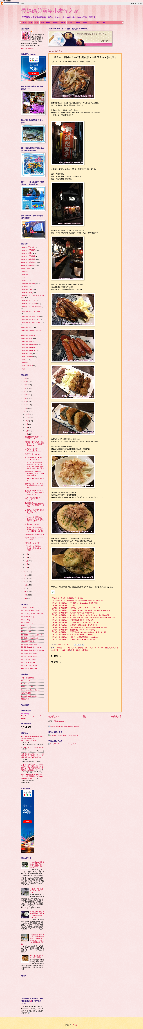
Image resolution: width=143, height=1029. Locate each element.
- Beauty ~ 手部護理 (28, 250)
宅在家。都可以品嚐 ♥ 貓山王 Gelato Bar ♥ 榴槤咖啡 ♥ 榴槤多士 (34, 444)
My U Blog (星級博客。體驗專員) (32, 613)
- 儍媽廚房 (25, 271)
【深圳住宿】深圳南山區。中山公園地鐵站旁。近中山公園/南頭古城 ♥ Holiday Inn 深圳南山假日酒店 (32, 939)
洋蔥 (116, 648)
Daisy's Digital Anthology (29, 696)
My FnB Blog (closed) (28, 659)
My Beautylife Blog (27, 617)
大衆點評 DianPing (27, 607)
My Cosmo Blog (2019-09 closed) (32, 650)
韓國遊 (63, 23)
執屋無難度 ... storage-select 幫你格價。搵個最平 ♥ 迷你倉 (34, 505)
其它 (91, 23)
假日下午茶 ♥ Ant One (32, 454)
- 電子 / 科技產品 (27, 366)
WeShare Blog (26, 626)
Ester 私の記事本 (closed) (29, 668)
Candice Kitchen (26, 684)
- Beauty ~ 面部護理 (28, 262)
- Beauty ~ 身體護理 (28, 259)
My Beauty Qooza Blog (29, 644)
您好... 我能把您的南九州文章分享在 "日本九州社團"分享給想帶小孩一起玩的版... (32, 776)
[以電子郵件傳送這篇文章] (75, 645)
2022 (25, 391)
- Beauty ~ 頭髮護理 (28, 265)
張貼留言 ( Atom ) (60, 721)
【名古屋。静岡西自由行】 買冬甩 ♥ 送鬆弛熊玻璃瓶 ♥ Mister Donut (74, 637)
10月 (27, 421)
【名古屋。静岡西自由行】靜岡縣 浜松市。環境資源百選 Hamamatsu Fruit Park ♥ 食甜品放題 (83, 617)
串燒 (106, 648)
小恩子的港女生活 (27, 678)
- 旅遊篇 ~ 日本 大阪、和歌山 (31, 311)
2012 (25, 581)
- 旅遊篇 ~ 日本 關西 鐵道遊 (31, 322)
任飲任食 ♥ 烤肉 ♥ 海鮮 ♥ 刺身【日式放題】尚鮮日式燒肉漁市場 (34, 492)
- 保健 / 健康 (25, 268)
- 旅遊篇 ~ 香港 (26, 353)
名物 (102, 648)
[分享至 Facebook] (83, 645)
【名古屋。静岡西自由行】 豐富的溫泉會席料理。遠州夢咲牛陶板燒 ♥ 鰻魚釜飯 (79, 627)
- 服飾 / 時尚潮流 (27, 357)
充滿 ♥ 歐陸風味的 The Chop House (33, 499)
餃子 (73, 650)
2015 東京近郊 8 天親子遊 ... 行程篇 (36, 957)
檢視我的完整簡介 (27, 48)
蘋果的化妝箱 (26, 693)
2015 (25, 571)
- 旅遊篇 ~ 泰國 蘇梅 (28, 335)
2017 (25, 408)
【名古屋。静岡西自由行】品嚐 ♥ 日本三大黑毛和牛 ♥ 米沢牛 (72, 634)
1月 (27, 567)
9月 (27, 424)
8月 (27, 427)
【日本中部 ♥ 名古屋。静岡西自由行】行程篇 (67, 598)
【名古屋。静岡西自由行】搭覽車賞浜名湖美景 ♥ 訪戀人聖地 (72, 620)
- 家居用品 (25, 280)
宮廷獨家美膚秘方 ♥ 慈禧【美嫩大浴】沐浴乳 (34, 458)
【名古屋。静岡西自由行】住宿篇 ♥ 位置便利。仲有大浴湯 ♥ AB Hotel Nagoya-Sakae (80, 610)
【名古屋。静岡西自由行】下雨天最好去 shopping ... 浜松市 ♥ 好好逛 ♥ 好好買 (78, 632)
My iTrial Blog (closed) (28, 662)
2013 (25, 578)
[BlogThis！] (78, 645)
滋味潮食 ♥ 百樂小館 (32, 543)
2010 (25, 588)
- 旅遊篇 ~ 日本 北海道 (29, 304)
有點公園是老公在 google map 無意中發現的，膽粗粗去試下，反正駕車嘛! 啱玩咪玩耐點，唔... (32, 755)
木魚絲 (91, 648)
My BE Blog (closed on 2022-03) (32, 635)
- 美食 (23, 359)
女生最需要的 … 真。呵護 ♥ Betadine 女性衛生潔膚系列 (34, 485)
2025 (25, 381)
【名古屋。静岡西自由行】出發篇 (63, 605)
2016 (25, 411)
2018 (25, 405)
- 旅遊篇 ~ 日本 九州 (28, 300)
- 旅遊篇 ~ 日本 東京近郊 (30, 319)
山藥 (86, 648)
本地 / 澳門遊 (45, 23)
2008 (25, 595)
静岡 (68, 650)
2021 (25, 395)
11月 (27, 417)
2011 (25, 585)
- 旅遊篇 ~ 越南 (26, 341)
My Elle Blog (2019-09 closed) (31, 647)
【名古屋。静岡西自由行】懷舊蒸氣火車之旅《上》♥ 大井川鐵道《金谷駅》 (34, 529)
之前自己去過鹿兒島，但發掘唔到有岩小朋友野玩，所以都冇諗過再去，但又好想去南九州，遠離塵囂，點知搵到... (32, 767)
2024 (25, 385)
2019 (25, 401)
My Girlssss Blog (26, 632)
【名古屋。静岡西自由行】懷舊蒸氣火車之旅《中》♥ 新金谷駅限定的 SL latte (34, 519)
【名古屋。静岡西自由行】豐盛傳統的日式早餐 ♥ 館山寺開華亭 (73, 630)
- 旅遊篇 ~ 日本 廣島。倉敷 (30, 316)
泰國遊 (55, 23)
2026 (25, 378)
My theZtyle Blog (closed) (29, 638)
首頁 (24, 23)
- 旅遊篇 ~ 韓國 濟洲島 (29, 344)
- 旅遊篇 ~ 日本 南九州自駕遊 (31, 307)
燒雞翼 (78, 650)
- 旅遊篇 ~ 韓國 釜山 (28, 347)
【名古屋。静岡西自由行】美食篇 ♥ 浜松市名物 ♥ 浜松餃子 (34, 548)
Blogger (75, 1025)
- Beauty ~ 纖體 (26, 253)
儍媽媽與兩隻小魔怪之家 (50, 10)
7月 (27, 431)
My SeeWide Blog (27, 623)
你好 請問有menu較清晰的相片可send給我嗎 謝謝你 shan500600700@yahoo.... (32, 738)
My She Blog (25, 620)
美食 (30, 23)
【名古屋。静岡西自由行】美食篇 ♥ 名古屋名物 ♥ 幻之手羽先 (72, 613)
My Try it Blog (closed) (29, 656)
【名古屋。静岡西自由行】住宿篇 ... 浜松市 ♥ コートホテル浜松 (73, 639)
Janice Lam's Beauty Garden (30, 690)
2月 (27, 564)
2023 (25, 388)
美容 (36, 23)
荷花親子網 (25, 699)
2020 (25, 398)
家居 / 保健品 (100, 23)
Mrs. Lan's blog (26, 681)
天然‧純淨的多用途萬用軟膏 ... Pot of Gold (36, 890)
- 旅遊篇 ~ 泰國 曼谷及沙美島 (31, 330)
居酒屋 (111, 648)
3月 (27, 561)
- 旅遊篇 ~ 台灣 (26, 292)
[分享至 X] (80, 645)
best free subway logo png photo (32, 747)
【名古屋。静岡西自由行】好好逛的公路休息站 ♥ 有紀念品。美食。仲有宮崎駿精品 (80, 615)
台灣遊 (77, 23)
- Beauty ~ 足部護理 (28, 256)
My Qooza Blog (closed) (29, 653)
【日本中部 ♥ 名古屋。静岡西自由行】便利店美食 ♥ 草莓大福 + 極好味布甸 (77, 600)
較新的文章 (53, 716)
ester (35, 32)
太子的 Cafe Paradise (32, 524)
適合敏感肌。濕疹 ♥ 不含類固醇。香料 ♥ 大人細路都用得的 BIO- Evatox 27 (37, 914)
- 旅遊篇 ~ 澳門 (26, 338)
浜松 (54, 650)
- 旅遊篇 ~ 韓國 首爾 (28, 350)
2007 (25, 598)
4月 (27, 557)
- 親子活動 (25, 363)
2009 (25, 591)
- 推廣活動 (25, 287)
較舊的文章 (116, 716)
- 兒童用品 (25, 274)
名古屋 (97, 648)
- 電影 (23, 369)
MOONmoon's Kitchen (28, 687)
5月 (27, 554)
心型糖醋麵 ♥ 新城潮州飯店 (34, 534)
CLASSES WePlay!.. (28, 641)
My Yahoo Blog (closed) (29, 665)
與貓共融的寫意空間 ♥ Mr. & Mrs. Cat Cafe (34, 438)
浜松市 (59, 650)
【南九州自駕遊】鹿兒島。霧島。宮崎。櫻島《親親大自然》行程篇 (37, 865)
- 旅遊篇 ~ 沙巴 (26, 327)
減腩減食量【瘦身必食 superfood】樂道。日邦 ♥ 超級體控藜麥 (34, 473)
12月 (27, 414)
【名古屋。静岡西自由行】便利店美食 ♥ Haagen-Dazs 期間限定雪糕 (74, 603)
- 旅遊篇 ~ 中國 (26, 289)
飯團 (64, 650)
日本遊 (70, 23)
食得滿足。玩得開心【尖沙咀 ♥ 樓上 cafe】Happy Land (34, 512)
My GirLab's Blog (27, 629)
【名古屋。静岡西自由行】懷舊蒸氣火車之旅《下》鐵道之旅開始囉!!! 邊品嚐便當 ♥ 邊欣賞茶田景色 (34, 465)
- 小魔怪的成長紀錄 (28, 283)
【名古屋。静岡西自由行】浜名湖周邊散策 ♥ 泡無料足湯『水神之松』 (75, 622)
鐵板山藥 (85, 650)
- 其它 (23, 277)
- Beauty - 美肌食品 (28, 247)
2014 (25, 575)
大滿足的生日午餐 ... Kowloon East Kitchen (33, 450)
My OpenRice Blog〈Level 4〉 (31, 610)
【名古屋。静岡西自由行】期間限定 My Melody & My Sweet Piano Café (75, 608)
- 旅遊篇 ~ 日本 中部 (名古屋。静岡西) (69, 648)
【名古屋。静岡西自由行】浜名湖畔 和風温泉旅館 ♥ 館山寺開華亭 (74, 625)
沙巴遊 (85, 23)
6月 (27, 434)
